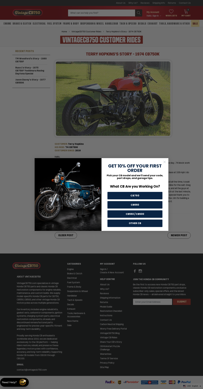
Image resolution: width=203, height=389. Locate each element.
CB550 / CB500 (135, 214)
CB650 (135, 204)
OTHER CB (135, 223)
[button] (14, 382)
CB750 (134, 195)
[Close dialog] (164, 162)
